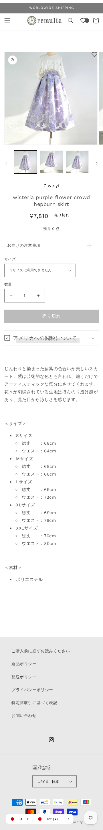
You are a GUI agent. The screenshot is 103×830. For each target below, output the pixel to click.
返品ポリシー (24, 663)
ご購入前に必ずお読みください (40, 651)
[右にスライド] (96, 163)
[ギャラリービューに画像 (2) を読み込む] (51, 162)
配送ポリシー (24, 677)
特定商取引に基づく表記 (34, 702)
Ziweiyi (51, 185)
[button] (7, 20)
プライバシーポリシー (32, 689)
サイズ (10, 259)
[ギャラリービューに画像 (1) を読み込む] (25, 162)
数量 (8, 284)
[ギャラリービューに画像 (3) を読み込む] (77, 162)
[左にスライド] (6, 163)
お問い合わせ (24, 715)
